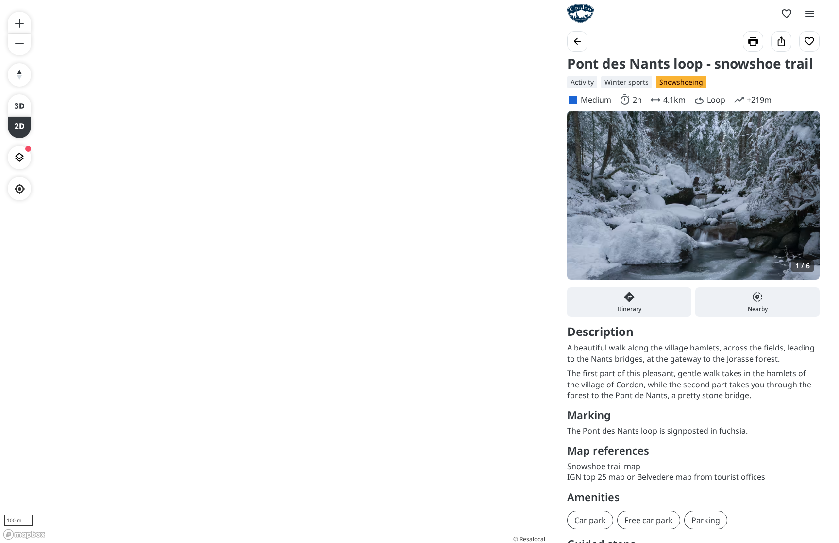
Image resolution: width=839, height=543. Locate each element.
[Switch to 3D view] (19, 105)
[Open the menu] (810, 13)
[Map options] (19, 157)
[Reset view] (19, 75)
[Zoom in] (19, 22)
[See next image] (802, 200)
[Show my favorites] (786, 13)
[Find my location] (20, 189)
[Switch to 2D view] (19, 127)
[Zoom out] (19, 44)
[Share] (781, 41)
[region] (274, 271)
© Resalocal (529, 539)
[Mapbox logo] (24, 534)
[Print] (753, 41)
